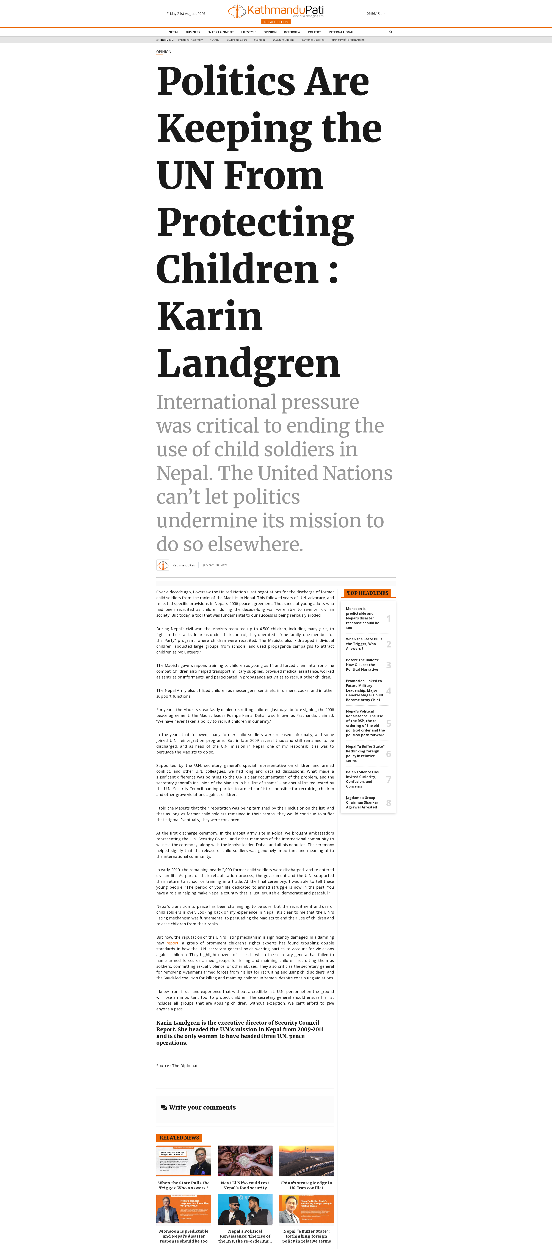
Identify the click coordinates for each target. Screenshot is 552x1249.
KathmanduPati (183, 565)
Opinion (270, 32)
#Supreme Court (237, 40)
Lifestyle (248, 32)
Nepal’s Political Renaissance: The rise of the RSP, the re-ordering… (245, 1236)
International (341, 32)
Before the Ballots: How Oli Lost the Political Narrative (362, 665)
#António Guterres (312, 40)
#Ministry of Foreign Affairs (347, 40)
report (172, 943)
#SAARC (215, 40)
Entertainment (220, 32)
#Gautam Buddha (283, 40)
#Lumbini (259, 40)
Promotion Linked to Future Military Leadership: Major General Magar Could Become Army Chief (364, 690)
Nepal (174, 32)
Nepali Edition (276, 22)
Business (193, 32)
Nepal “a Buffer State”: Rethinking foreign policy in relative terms (306, 1236)
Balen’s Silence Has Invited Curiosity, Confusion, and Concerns (362, 779)
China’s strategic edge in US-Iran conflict (306, 1185)
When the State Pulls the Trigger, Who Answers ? (184, 1185)
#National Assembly (190, 40)
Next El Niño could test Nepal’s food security (245, 1185)
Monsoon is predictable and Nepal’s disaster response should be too (184, 1236)
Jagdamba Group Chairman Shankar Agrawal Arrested (362, 802)
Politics (314, 32)
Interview (292, 32)
